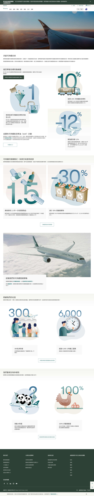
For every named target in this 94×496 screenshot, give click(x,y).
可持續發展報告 (16, 281)
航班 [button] (10, 9)
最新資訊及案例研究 (27, 281)
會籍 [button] (32, 9)
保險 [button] (21, 9)
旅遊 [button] (14, 9)
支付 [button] (28, 9)
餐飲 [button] (25, 9)
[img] (90, 1)
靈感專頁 (10, 283)
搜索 (74, 5)
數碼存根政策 (53, 494)
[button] (86, 494)
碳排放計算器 (8, 138)
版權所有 (5, 490)
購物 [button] (18, 9)
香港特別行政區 (82, 490)
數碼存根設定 (29, 467)
